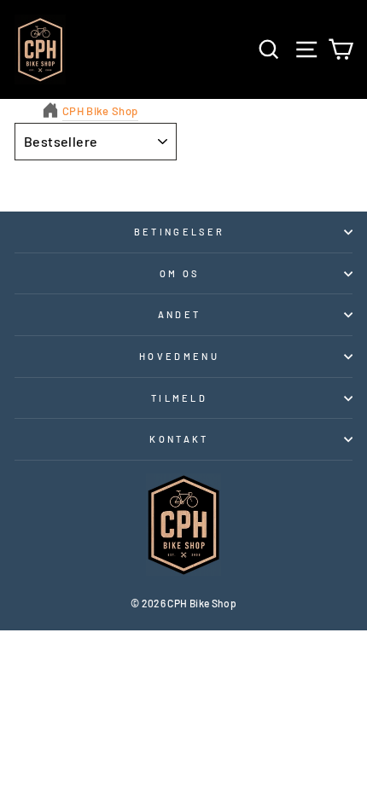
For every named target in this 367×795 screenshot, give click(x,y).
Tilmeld (179, 397)
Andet (179, 314)
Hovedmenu (179, 356)
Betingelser (179, 231)
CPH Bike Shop (100, 111)
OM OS (180, 273)
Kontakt (178, 438)
